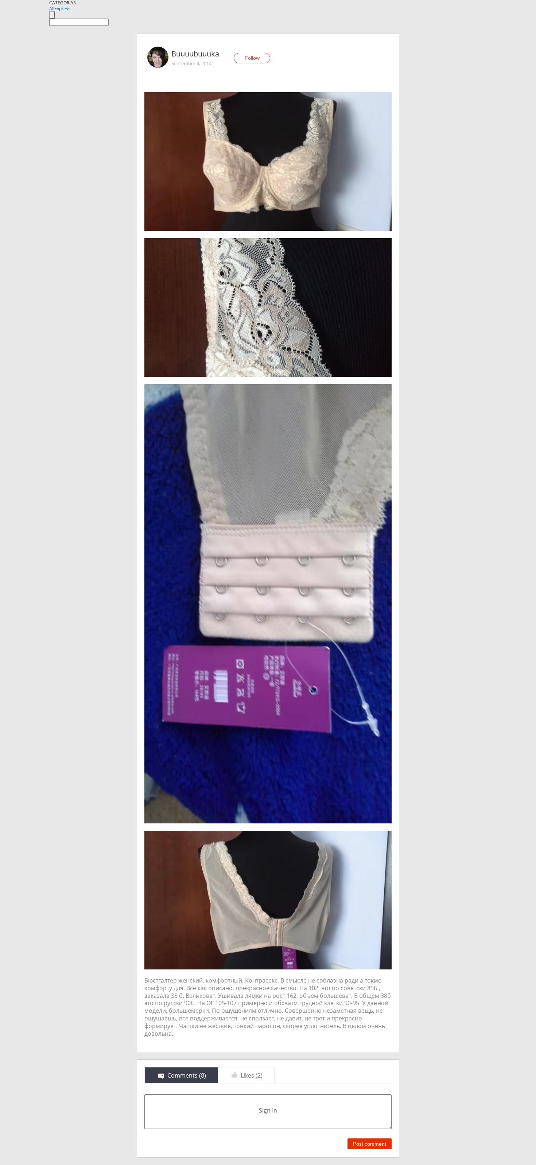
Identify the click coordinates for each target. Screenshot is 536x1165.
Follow (252, 58)
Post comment (369, 1144)
